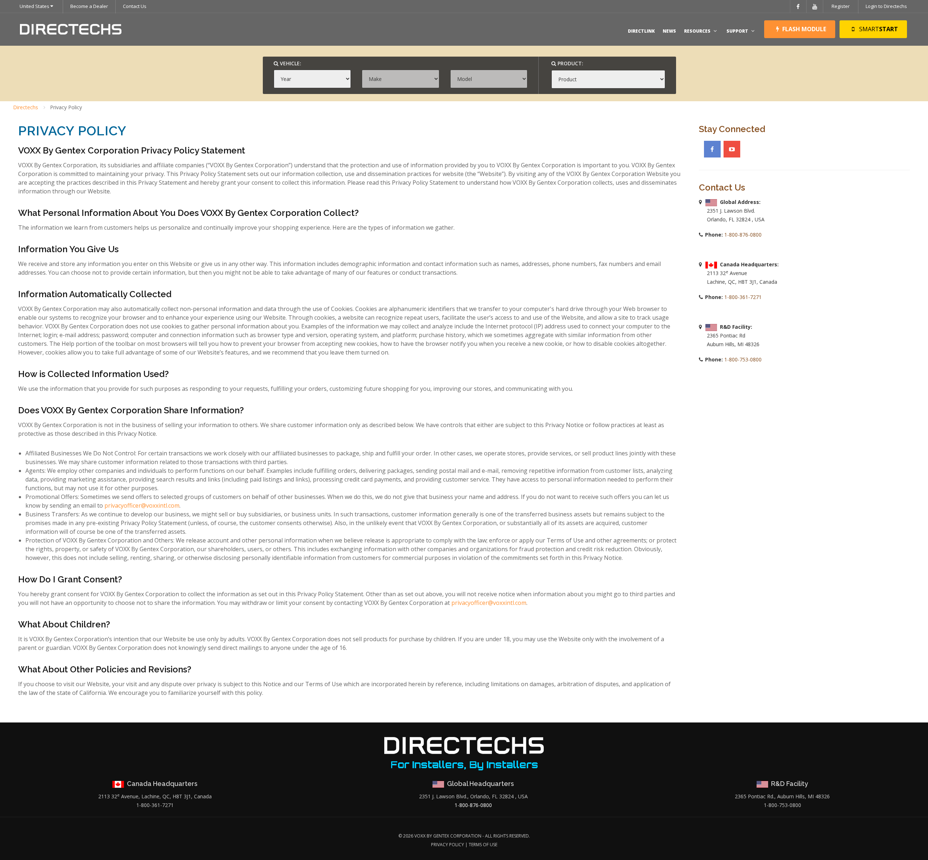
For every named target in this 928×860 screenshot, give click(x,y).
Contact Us (134, 6)
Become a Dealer (89, 6)
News (669, 31)
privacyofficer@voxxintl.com (141, 505)
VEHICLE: (289, 63)
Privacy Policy (447, 844)
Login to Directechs (886, 6)
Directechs (25, 107)
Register (841, 6)
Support (737, 31)
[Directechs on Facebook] (712, 149)
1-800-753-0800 (742, 359)
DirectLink (641, 31)
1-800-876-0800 (742, 234)
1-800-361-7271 (742, 297)
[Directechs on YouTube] (732, 149)
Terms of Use (483, 844)
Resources (697, 31)
